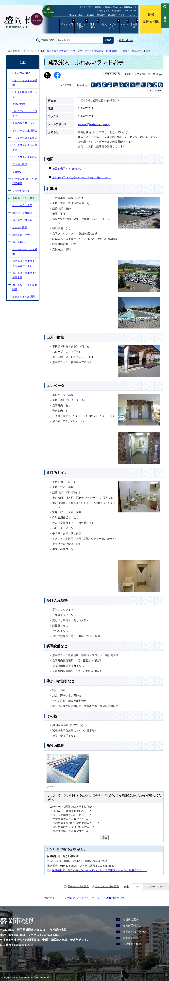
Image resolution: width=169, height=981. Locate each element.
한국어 (122, 15)
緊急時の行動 (151, 21)
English (90, 15)
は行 (124, 50)
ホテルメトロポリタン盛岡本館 (24, 275)
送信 (104, 837)
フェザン (17, 171)
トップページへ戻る (107, 886)
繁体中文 (112, 15)
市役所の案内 (131, 919)
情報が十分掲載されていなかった (72, 811)
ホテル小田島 (19, 227)
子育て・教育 (81, 26)
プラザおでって (21, 190)
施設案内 (98, 7)
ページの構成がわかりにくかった (72, 815)
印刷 (155, 74)
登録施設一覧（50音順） (107, 50)
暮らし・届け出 (67, 26)
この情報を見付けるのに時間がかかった (76, 823)
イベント (124, 26)
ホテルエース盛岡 (22, 220)
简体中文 (101, 15)
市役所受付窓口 (132, 925)
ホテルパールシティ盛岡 (24, 251)
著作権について (115, 898)
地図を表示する (69, 168)
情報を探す (47, 40)
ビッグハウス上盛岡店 (24, 130)
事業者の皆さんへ (113, 7)
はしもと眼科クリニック (24, 94)
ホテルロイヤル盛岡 (23, 296)
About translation (76, 15)
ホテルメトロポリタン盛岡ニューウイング (24, 263)
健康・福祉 (93, 26)
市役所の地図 (58, 929)
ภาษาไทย (132, 15)
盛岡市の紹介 (131, 937)
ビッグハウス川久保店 (24, 137)
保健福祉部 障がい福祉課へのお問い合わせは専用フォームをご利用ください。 (99, 870)
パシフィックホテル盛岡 (24, 82)
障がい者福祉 (61, 50)
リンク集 (66, 898)
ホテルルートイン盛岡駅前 (24, 287)
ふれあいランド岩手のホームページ (81, 177)
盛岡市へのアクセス (135, 931)
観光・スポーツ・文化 (109, 26)
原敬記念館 (18, 104)
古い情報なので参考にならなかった (74, 827)
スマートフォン (156, 886)
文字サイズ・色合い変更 (110, 11)
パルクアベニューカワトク (24, 113)
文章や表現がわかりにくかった (71, 819)
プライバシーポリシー (89, 898)
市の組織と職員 (132, 944)
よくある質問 (85, 7)
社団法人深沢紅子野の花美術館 (24, 181)
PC (137, 886)
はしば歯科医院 (21, 73)
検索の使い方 (126, 40)
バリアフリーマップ (81, 50)
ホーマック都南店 (22, 212)
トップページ (30, 50)
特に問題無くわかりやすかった (71, 831)
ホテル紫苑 (18, 242)
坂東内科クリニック (23, 123)
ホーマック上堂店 (22, 205)
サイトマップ (130, 11)
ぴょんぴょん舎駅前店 (24, 157)
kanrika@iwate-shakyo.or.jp (94, 124)
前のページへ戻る (78, 886)
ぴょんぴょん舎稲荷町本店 (24, 147)
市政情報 (133, 26)
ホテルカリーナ (21, 234)
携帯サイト (50, 898)
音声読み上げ (130, 7)
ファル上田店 (19, 164)
